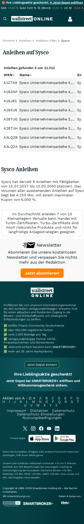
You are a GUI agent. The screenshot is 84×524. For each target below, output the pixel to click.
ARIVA (32, 455)
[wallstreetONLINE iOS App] (39, 441)
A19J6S (10, 101)
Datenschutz (63, 410)
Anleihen (25, 40)
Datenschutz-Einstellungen (41, 414)
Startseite (9, 40)
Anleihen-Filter (46, 40)
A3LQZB (10, 137)
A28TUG (10, 119)
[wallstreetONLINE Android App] (64, 441)
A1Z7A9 (10, 83)
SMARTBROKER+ (64, 347)
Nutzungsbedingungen (42, 418)
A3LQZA (10, 146)
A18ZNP (10, 92)
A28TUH (10, 128)
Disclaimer (39, 410)
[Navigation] (5, 19)
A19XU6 (10, 110)
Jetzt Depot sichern (42, 364)
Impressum (16, 410)
